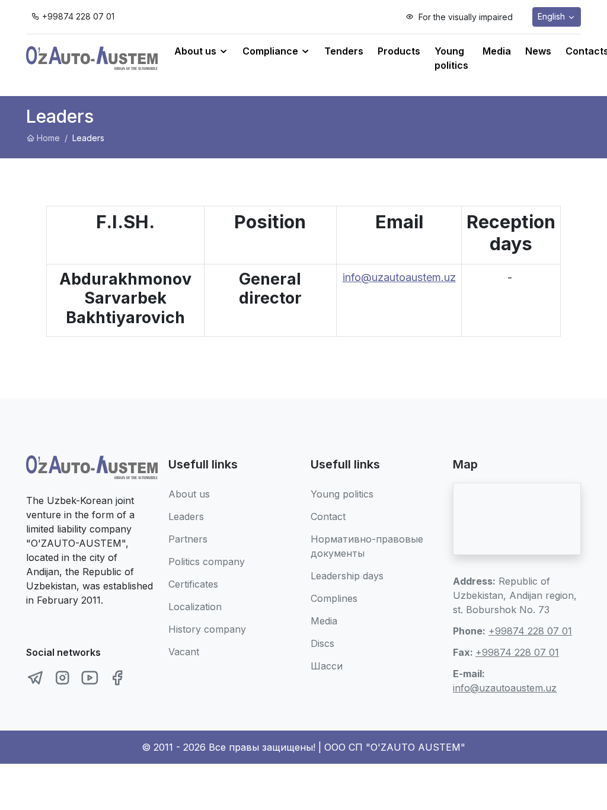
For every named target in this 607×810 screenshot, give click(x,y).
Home (48, 138)
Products (399, 51)
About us (189, 494)
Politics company (206, 561)
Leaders (186, 516)
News (538, 51)
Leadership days (347, 576)
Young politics (451, 58)
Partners (187, 539)
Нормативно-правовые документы (367, 546)
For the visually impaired (464, 17)
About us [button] (196, 51)
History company (207, 629)
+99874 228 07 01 (78, 16)
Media (497, 51)
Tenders (343, 51)
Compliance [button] (271, 51)
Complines (334, 598)
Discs (322, 643)
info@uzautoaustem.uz (399, 277)
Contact (328, 516)
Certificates (193, 584)
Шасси (327, 666)
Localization (195, 607)
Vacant (183, 652)
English (552, 16)
